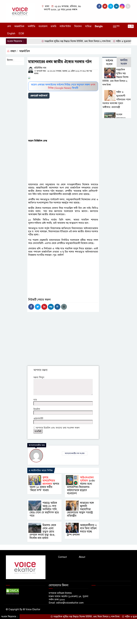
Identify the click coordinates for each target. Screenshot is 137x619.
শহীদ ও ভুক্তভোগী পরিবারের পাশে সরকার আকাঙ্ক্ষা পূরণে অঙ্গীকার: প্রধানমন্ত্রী (116, 100)
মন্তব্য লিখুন (38, 377)
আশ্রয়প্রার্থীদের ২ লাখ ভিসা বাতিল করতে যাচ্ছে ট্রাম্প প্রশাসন (82, 530)
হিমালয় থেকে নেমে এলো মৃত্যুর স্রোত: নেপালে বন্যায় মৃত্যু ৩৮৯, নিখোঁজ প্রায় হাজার (43, 532)
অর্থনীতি (31, 26)
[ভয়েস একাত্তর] (20, 11)
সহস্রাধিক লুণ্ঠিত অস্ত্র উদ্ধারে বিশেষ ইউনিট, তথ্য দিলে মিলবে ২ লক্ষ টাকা (68, 41)
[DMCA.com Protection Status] (12, 591)
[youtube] (122, 6)
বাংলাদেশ (43, 26)
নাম (35, 399)
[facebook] (99, 6)
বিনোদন (78, 26)
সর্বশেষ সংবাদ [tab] (109, 62)
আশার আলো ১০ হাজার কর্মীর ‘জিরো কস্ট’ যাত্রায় (44, 484)
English (11, 33)
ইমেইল (36, 409)
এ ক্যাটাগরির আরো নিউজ (41, 470)
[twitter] (104, 6)
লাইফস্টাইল (65, 26)
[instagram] (110, 6)
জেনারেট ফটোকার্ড (38, 95)
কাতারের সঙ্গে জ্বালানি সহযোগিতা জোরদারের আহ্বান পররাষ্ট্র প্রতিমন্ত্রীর (80, 509)
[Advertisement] (63, 119)
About (82, 557)
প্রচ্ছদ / (14, 51)
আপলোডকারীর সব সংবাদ (75, 453)
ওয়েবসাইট (38, 418)
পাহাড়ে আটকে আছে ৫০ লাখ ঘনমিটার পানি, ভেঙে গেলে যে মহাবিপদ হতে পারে (44, 509)
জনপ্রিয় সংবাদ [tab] (124, 62)
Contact (62, 557)
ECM (21, 33)
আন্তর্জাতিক (19, 26)
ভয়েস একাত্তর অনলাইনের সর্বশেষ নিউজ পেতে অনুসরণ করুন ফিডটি (63, 86)
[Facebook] (31, 307)
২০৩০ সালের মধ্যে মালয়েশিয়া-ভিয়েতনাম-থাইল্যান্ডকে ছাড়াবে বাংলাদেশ (81, 485)
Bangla (99, 26)
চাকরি (53, 26)
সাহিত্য (88, 26)
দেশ (9, 26)
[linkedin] (116, 6)
